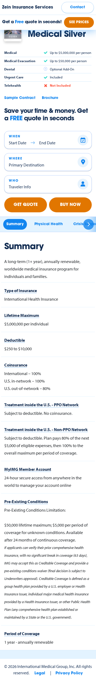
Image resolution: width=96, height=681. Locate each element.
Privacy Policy (69, 673)
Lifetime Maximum (21, 315)
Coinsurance (15, 365)
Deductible (14, 340)
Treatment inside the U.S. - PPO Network (41, 404)
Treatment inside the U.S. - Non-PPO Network (46, 429)
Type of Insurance (20, 290)
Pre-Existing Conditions (26, 501)
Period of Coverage (21, 633)
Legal (39, 673)
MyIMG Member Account (27, 469)
